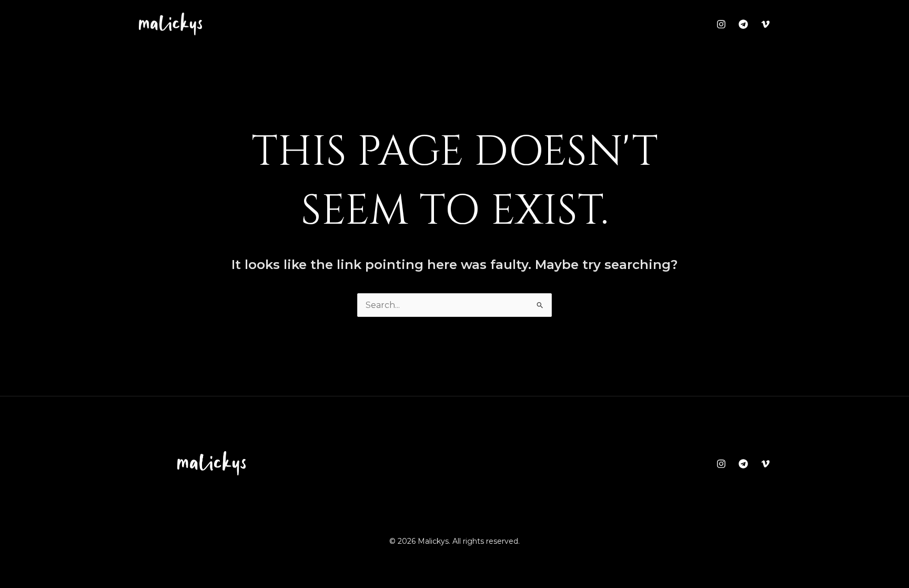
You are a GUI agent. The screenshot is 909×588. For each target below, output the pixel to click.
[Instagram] (721, 24)
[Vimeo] (765, 24)
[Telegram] (743, 24)
